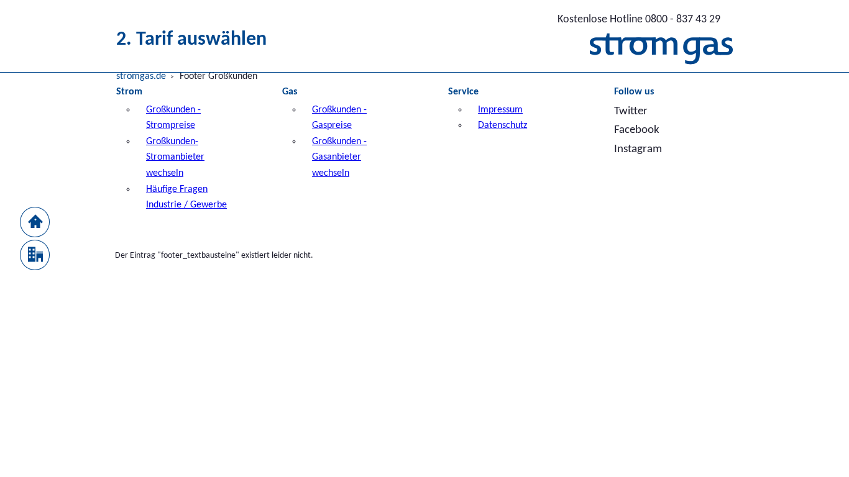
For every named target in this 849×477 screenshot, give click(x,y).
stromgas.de (141, 76)
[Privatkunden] (34, 219)
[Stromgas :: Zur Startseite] (661, 52)
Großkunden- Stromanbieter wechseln (175, 157)
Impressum (500, 110)
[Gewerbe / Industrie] (34, 252)
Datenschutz (502, 125)
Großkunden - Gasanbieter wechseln (339, 157)
